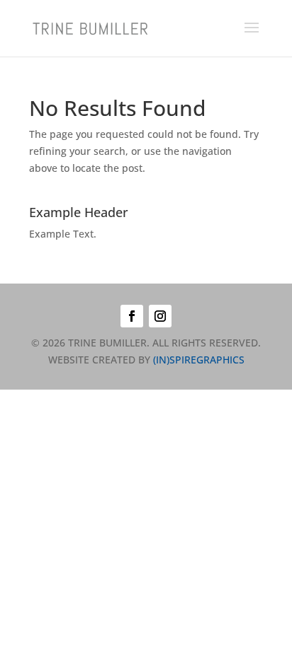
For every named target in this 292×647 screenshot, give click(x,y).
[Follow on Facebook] (131, 316)
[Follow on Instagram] (160, 316)
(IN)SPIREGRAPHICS (199, 359)
